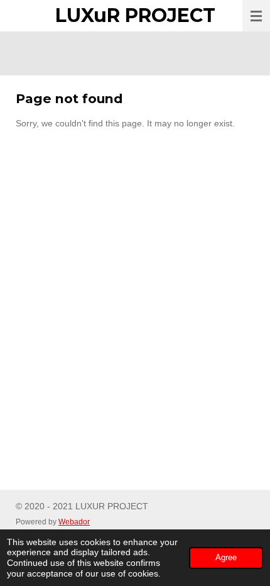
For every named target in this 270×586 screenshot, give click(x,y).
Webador (74, 521)
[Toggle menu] (256, 15)
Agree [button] (226, 557)
